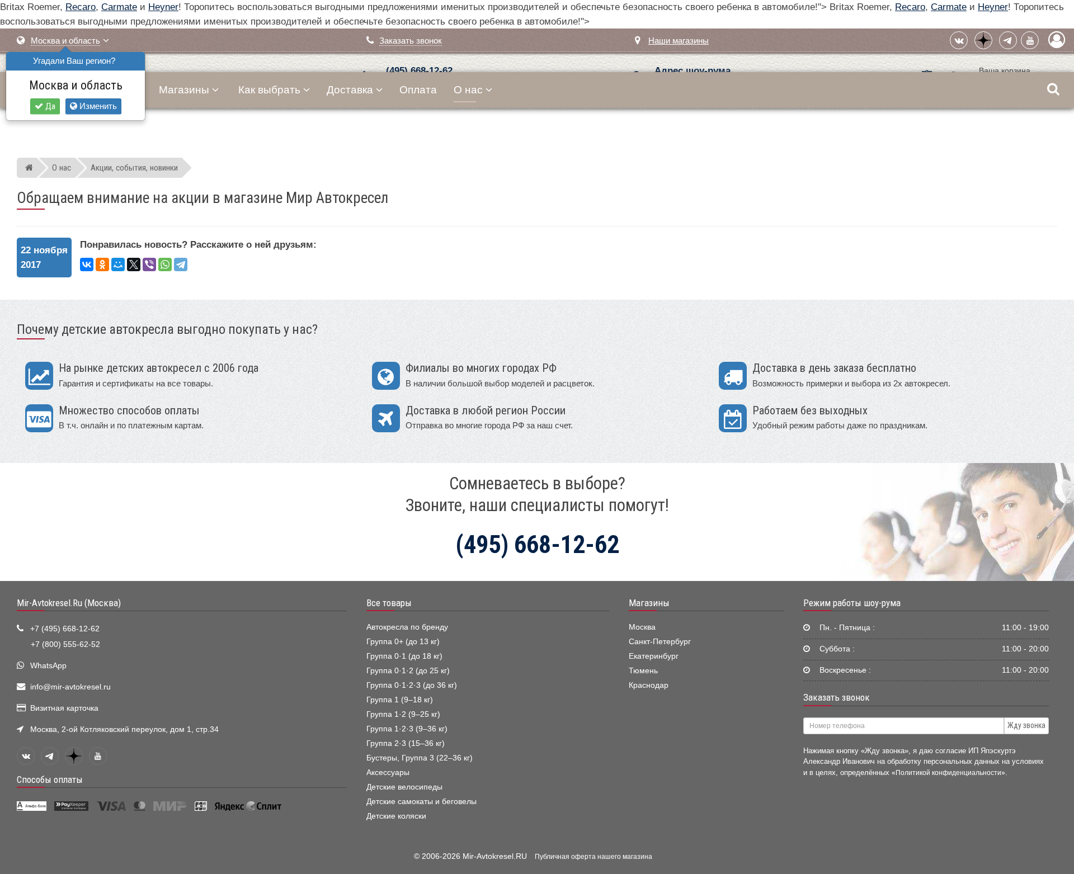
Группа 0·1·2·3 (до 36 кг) (411, 685)
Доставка (350, 90)
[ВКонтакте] (959, 40)
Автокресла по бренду (407, 627)
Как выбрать (269, 90)
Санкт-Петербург (660, 641)
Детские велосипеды (404, 787)
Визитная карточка (64, 708)
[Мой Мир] (118, 264)
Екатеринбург (654, 656)
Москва (642, 627)
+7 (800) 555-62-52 (65, 644)
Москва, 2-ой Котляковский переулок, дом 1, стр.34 (124, 729)
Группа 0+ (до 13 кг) (403, 641)
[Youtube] (1030, 40)
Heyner (163, 7)
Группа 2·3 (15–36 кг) (405, 743)
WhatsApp (48, 666)
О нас (468, 90)
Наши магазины (678, 40)
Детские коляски (396, 816)
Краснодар (648, 685)
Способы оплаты (50, 779)
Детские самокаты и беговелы (421, 801)
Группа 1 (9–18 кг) (399, 700)
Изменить (97, 106)
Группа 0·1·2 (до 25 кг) (408, 671)
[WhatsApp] (165, 264)
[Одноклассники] (102, 264)
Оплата (418, 90)
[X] (133, 264)
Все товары (389, 602)
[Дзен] (983, 40)
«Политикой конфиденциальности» (948, 772)
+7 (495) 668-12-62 (65, 629)
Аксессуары (387, 772)
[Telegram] (1008, 40)
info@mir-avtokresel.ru (70, 687)
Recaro (80, 7)
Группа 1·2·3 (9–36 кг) (406, 729)
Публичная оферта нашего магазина (593, 857)
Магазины (184, 90)
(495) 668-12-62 (419, 70)
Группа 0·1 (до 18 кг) (404, 656)
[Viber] (149, 264)
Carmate (119, 7)
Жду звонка (1026, 725)
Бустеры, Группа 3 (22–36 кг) (419, 758)
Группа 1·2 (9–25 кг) (403, 714)
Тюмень (643, 671)
